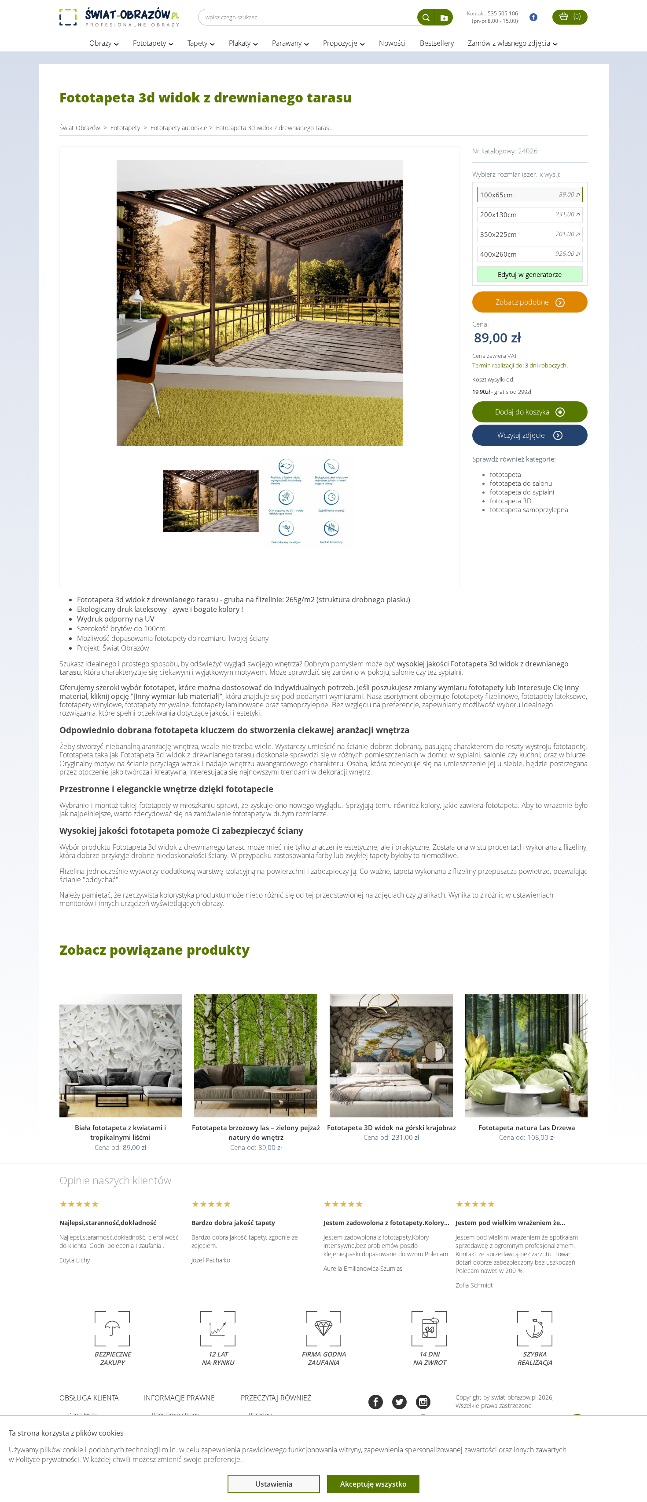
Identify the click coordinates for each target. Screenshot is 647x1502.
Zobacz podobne (522, 302)
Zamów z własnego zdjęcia (509, 43)
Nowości (392, 43)
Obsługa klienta (89, 1398)
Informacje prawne (179, 1398)
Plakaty (239, 43)
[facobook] (531, 17)
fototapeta (505, 474)
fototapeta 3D (511, 500)
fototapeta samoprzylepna (529, 509)
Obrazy (100, 43)
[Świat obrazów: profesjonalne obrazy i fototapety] (119, 17)
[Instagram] (423, 1403)
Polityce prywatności (47, 1459)
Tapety (197, 43)
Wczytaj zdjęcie (522, 435)
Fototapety (149, 43)
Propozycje (340, 43)
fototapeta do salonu (521, 483)
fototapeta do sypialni (522, 491)
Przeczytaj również (276, 1398)
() (576, 16)
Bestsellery (437, 43)
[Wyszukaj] (426, 17)
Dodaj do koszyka (523, 412)
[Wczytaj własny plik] (444, 17)
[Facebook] (375, 1403)
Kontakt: (492, 17)
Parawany (286, 43)
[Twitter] (399, 1403)
